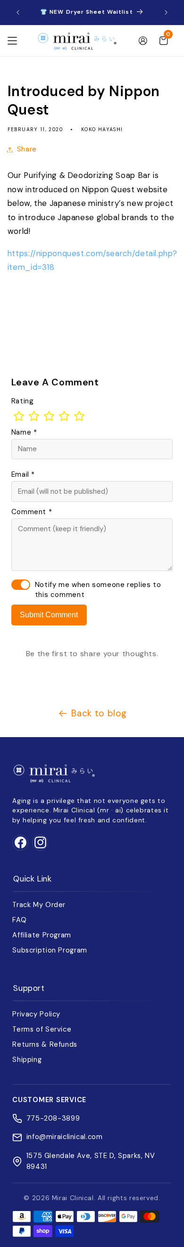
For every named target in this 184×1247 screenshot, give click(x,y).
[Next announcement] (166, 12)
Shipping (27, 1059)
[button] (12, 41)
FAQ (19, 920)
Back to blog (99, 713)
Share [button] (27, 149)
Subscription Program (49, 950)
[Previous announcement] (18, 12)
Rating (22, 401)
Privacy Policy (36, 1014)
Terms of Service (41, 1029)
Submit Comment (49, 615)
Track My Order (39, 904)
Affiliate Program (41, 935)
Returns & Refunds (44, 1044)
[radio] (18, 416)
